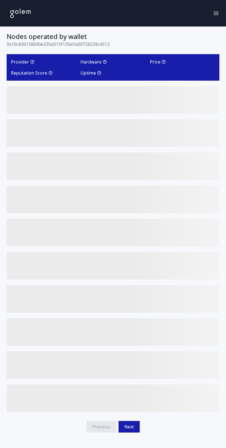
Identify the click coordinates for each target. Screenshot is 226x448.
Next (129, 427)
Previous (101, 427)
